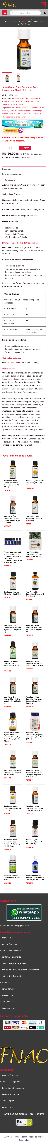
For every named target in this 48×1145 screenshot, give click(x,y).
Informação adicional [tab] (11, 174)
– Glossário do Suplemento (12, 1088)
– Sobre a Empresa (8, 944)
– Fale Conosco (7, 1001)
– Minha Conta (6, 995)
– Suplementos (6, 1107)
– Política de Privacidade (11, 976)
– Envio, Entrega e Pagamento (13, 963)
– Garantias (5, 982)
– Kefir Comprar (7, 1100)
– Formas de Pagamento (10, 950)
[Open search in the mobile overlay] (25, 13)
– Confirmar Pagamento (10, 957)
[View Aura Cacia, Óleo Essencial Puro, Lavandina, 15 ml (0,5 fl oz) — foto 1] (7, 77)
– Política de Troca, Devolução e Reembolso (19, 969)
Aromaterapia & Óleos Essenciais (25, 98)
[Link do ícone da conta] (45, 13)
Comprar (25, 148)
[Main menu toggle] (4, 12)
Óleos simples (18, 104)
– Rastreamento (7, 1008)
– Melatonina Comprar (10, 1094)
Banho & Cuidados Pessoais (19, 101)
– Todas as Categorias (10, 1081)
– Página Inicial (6, 938)
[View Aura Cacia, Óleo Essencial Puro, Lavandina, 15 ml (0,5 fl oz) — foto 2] (18, 77)
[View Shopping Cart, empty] (43, 4)
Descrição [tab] (7, 169)
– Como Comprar (7, 989)
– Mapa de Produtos (9, 1075)
